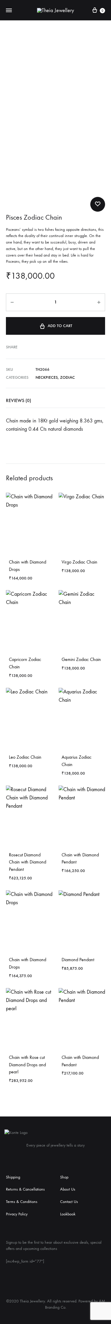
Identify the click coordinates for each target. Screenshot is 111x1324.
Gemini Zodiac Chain (81, 659)
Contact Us (69, 1201)
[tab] (55, 400)
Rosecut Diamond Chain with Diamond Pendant (27, 862)
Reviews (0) (18, 400)
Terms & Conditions (21, 1201)
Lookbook (67, 1214)
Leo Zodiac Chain (25, 757)
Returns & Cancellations (25, 1189)
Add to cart (60, 325)
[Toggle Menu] (9, 10)
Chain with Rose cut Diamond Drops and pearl (27, 1064)
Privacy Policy (17, 1214)
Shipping (13, 1177)
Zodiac (67, 377)
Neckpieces (47, 377)
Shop (64, 1177)
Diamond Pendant (78, 959)
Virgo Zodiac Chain (79, 562)
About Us (67, 1189)
